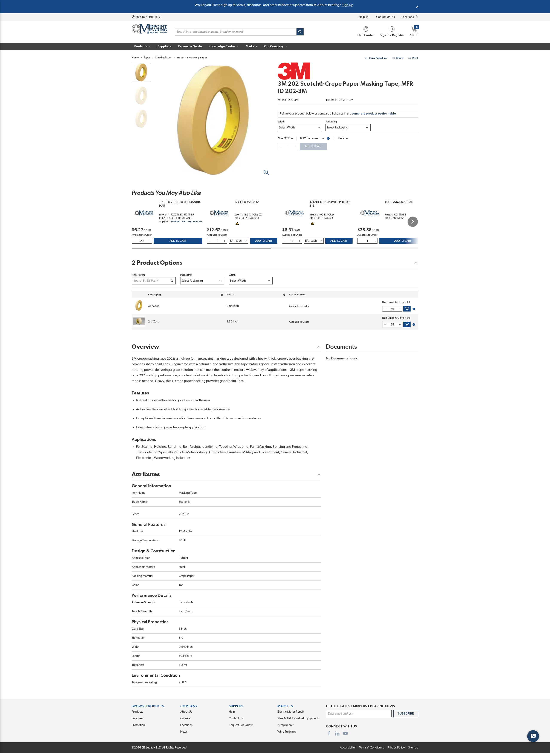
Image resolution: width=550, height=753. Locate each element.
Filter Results (138, 274)
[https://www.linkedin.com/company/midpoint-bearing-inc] (337, 733)
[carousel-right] (412, 221)
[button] (142, 46)
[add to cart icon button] (407, 309)
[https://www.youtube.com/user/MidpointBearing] (345, 733)
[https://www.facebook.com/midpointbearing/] (329, 733)
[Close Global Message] (417, 7)
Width (281, 121)
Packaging (331, 121)
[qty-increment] (295, 146)
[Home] (149, 28)
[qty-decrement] (280, 146)
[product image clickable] (141, 72)
